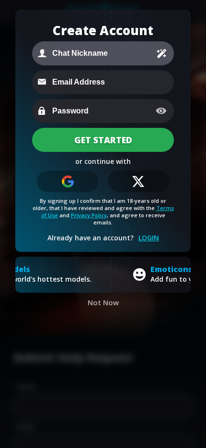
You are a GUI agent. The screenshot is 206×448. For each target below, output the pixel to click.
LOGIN (148, 237)
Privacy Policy (89, 215)
